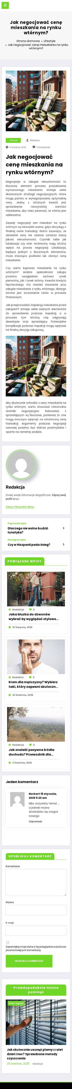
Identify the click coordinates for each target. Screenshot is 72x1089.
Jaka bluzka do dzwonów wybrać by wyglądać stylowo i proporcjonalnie (33, 616)
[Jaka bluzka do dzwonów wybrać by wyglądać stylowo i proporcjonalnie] (36, 588)
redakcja (35, 140)
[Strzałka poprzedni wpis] (63, 528)
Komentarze (13, 866)
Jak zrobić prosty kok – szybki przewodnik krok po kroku (30, 1067)
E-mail (10, 922)
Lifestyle (13, 140)
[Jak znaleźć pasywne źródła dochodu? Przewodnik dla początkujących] (36, 724)
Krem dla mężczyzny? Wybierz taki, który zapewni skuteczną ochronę (33, 684)
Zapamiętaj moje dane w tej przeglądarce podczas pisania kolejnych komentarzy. (36, 948)
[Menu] (5, 5)
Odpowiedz (35, 821)
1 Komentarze (43, 147)
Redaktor (18, 677)
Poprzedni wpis (17, 523)
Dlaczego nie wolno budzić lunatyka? (28, 530)
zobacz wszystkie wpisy (20, 507)
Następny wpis (17, 539)
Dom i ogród (17, 1003)
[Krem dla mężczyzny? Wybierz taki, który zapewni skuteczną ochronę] (36, 656)
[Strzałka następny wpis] (63, 544)
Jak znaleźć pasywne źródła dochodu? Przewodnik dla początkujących (31, 752)
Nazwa (10, 902)
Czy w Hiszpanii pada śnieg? (29, 545)
